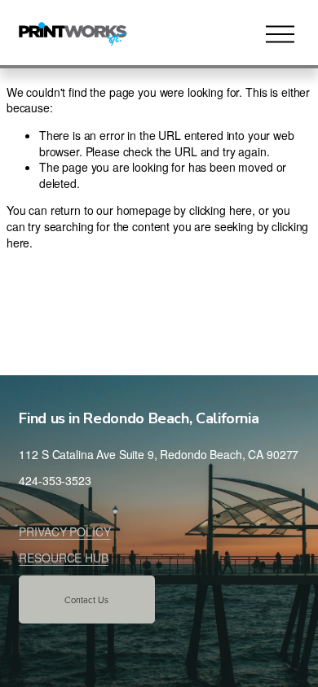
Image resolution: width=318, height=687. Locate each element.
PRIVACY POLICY (64, 532)
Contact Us (86, 599)
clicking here (220, 210)
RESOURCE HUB (63, 558)
